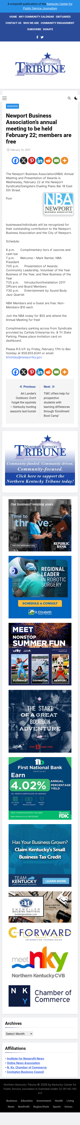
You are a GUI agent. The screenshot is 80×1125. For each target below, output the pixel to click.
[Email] (56, 160)
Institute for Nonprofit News (25, 1058)
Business (12, 106)
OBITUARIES (63, 16)
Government (43, 1100)
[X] (23, 160)
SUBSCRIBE (34, 29)
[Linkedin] (40, 160)
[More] (64, 160)
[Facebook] (15, 160)
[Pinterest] (32, 160)
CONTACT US (13, 22)
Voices (68, 1106)
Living (70, 1100)
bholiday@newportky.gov (24, 357)
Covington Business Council (25, 1072)
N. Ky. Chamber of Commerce (27, 1067)
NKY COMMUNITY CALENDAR (36, 16)
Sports (57, 1106)
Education (27, 1100)
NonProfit (24, 1106)
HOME (13, 16)
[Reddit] (48, 160)
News (11, 1106)
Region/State (41, 1106)
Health (59, 1100)
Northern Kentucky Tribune (20, 1084)
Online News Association (23, 1063)
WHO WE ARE (31, 22)
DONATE (48, 29)
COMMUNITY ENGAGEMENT (57, 22)
